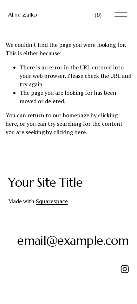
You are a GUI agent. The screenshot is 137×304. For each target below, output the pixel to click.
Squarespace (52, 201)
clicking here (69, 132)
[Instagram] (124, 269)
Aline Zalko (22, 14)
